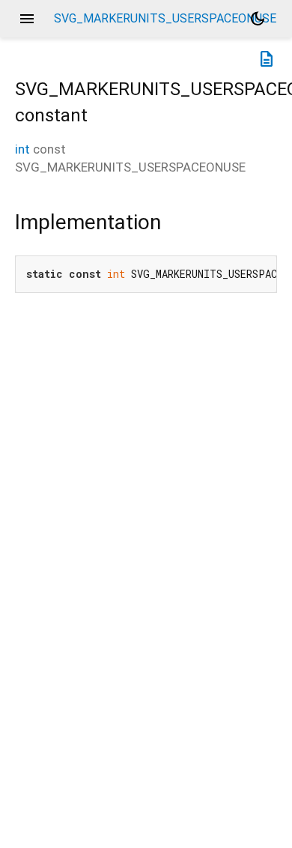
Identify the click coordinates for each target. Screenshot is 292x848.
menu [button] (27, 19)
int (22, 149)
